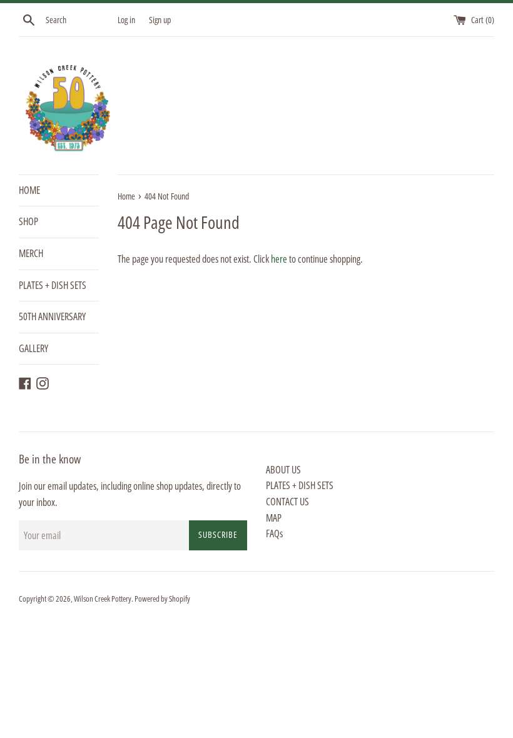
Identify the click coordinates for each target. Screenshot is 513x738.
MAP (274, 518)
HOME (29, 190)
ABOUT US (283, 470)
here (279, 259)
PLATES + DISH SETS (52, 285)
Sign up (160, 20)
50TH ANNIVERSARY (52, 316)
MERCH (31, 253)
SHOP (28, 221)
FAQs (274, 533)
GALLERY (33, 348)
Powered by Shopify (162, 598)
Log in (126, 20)
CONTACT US (287, 501)
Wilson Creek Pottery (102, 598)
